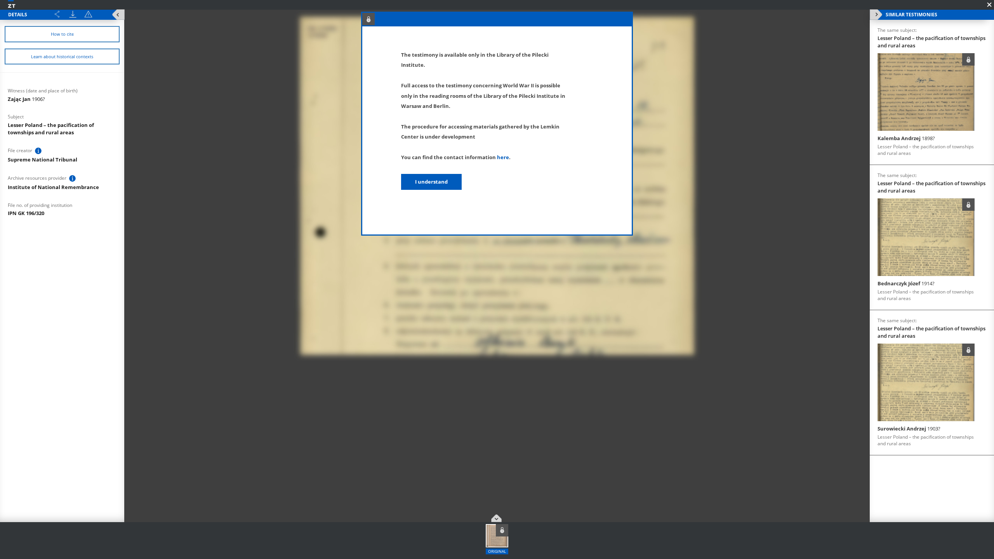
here (503, 157)
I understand (431, 181)
